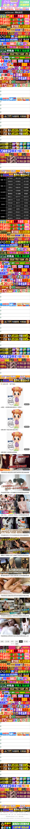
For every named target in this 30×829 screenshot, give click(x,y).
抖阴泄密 (26, 212)
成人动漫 (26, 181)
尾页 (17, 643)
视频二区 (3, 186)
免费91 (18, 209)
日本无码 (26, 178)
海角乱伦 (26, 209)
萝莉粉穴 (18, 212)
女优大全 (18, 206)
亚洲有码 (10, 181)
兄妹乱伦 (18, 215)
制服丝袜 (18, 187)
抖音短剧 (10, 203)
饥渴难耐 (18, 190)
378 (16, 641)
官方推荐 (3, 198)
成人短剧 (26, 215)
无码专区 (3, 210)
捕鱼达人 (10, 196)
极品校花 (10, 218)
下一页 (25, 641)
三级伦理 (10, 184)
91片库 (10, 206)
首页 (2, 641)
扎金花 (18, 199)
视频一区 (3, 180)
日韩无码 (26, 218)
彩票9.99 (10, 199)
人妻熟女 (10, 187)
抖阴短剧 (18, 218)
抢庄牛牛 (18, 196)
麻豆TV (18, 203)
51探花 (26, 203)
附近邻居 (10, 190)
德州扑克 (26, 196)
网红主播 (18, 178)
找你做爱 (26, 190)
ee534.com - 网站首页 (14, 12)
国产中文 (10, 215)
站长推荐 (3, 192)
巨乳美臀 (26, 184)
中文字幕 (18, 184)
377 (12, 641)
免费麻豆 (10, 212)
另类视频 (26, 187)
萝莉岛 (26, 206)
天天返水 (26, 199)
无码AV (3, 204)
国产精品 (10, 178)
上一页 (7, 641)
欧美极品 (18, 181)
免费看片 (10, 209)
